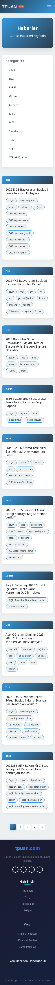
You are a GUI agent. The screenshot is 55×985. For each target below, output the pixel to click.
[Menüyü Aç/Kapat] (49, 7)
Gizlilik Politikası (27, 933)
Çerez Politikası (27, 946)
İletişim (28, 910)
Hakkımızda (27, 903)
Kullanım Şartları (27, 940)
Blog (27, 897)
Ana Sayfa (27, 890)
